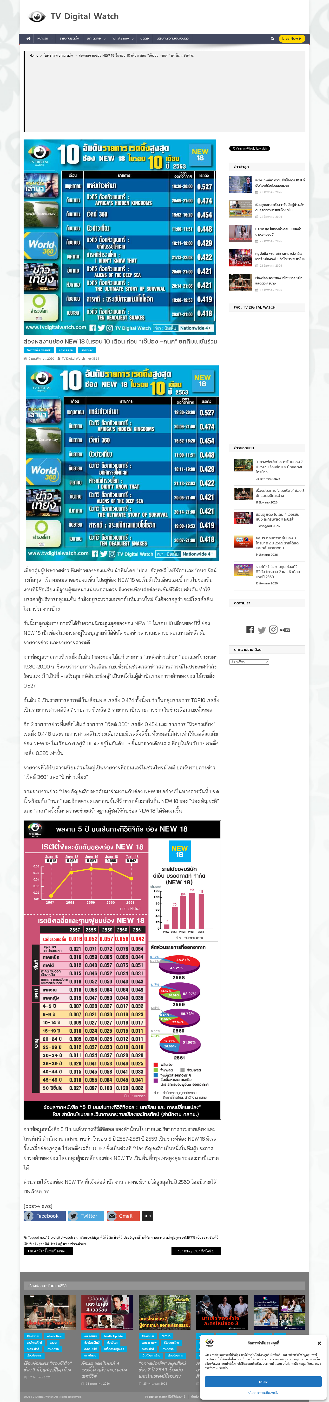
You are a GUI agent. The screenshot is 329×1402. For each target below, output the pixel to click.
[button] (319, 1343)
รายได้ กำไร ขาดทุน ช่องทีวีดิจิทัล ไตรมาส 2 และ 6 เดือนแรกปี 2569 (278, 572)
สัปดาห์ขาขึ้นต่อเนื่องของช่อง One (51, 1251)
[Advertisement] (165, 94)
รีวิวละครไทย (171, 1343)
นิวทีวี (118, 1237)
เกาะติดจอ (94, 38)
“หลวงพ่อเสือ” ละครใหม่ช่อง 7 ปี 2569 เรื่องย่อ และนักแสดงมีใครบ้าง (279, 467)
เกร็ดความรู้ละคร (114, 1349)
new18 (45, 1237)
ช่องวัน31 (112, 1343)
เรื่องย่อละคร (34, 1355)
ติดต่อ (144, 38)
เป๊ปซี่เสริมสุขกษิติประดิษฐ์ (43, 1244)
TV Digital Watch (73, 358)
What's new (54, 1336)
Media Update (113, 1336)
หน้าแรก (42, 38)
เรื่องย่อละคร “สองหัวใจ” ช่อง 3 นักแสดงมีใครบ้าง (279, 281)
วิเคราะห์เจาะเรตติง (38, 350)
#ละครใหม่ (33, 1336)
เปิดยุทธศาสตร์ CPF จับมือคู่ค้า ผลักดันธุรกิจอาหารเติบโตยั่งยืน (279, 207)
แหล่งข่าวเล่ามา (74, 1244)
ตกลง (263, 1381)
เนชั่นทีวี (212, 1237)
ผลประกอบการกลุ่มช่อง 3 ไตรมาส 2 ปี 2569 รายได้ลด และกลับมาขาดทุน (277, 543)
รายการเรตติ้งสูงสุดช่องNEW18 (173, 1237)
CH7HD (166, 1336)
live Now (290, 38)
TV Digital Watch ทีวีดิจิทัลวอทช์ (165, 1397)
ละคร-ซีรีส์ (33, 1349)
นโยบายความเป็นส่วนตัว (263, 1393)
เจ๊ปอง (200, 1237)
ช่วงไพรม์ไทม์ (34, 1343)
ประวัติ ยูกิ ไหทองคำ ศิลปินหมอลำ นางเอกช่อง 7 (278, 232)
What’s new (120, 38)
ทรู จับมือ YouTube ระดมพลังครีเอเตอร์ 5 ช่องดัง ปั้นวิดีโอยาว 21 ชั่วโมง (279, 256)
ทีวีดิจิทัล (106, 1237)
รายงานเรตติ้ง (69, 38)
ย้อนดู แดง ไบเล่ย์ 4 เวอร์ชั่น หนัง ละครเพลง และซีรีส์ (277, 516)
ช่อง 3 (53, 1343)
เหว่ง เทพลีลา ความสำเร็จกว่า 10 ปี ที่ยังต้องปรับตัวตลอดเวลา (280, 183)
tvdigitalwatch (62, 1237)
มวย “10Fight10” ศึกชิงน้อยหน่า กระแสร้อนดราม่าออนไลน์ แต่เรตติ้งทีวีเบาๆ (198, 1251)
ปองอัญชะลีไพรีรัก (136, 1237)
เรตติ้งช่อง (87, 350)
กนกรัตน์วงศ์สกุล (86, 1237)
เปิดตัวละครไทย (151, 1355)
